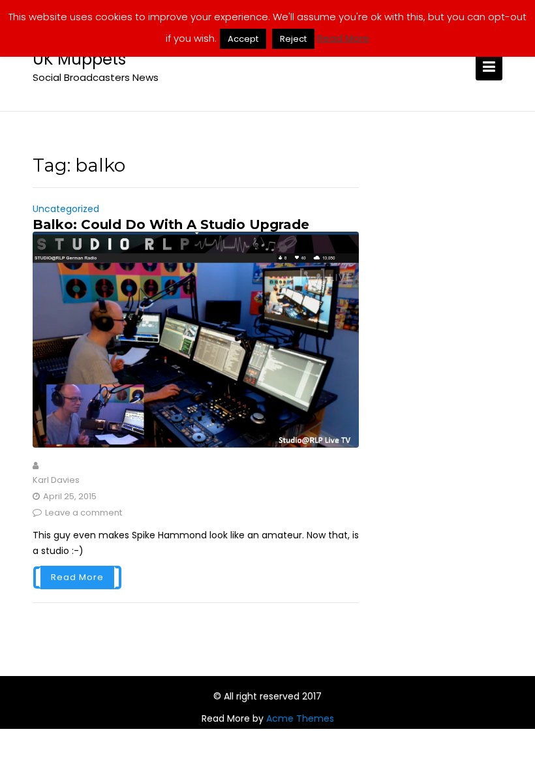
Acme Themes (300, 718)
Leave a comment (83, 512)
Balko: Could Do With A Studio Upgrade (171, 224)
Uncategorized (66, 208)
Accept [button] (243, 39)
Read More (77, 577)
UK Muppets (79, 59)
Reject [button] (293, 39)
